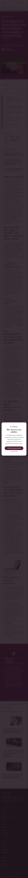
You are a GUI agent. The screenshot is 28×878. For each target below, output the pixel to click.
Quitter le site (14, 451)
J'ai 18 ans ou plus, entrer (14, 448)
